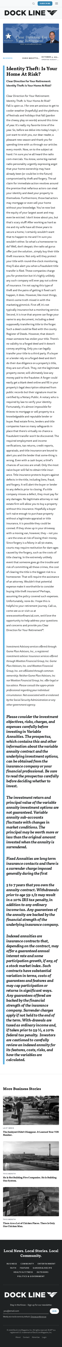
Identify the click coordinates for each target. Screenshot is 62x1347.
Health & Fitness (23, 1272)
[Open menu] (56, 3)
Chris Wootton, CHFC (34, 58)
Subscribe (45, 3)
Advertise (36, 1337)
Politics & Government (31, 1276)
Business (8, 58)
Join (54, 1311)
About (18, 1337)
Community (27, 1264)
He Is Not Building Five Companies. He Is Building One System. (30, 1179)
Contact (26, 1337)
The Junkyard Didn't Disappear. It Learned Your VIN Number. (31, 1133)
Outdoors (43, 1272)
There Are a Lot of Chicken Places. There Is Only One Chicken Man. (29, 1224)
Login (44, 1337)
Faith (13, 1268)
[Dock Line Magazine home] (31, 13)
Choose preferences (38, 1317)
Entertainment (46, 1264)
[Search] (33, 3)
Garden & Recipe (42, 1268)
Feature (24, 1268)
